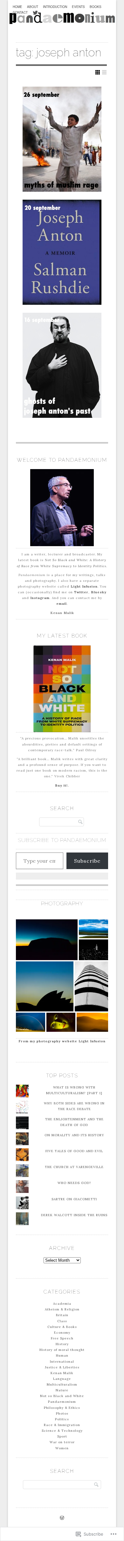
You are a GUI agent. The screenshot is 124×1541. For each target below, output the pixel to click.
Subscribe (87, 861)
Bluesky (99, 592)
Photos (62, 1413)
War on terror (62, 1442)
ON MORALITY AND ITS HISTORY (74, 1135)
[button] (47, 939)
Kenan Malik (62, 1373)
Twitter (81, 592)
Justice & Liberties (62, 1367)
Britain (62, 1315)
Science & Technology (62, 1431)
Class (62, 1321)
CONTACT (20, 12)
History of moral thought (62, 1350)
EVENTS (78, 6)
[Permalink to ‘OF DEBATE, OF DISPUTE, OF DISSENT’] (62, 252)
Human (62, 1355)
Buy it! (61, 785)
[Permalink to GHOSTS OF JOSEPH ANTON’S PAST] (62, 365)
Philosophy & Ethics (62, 1408)
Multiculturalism (62, 1384)
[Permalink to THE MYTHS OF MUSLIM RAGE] (62, 139)
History (62, 1344)
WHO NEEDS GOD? (74, 1183)
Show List (104, 72)
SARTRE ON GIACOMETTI (74, 1199)
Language (62, 1379)
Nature (62, 1390)
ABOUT (32, 6)
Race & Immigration (62, 1425)
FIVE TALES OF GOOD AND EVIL (74, 1151)
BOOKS (95, 6)
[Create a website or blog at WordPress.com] (62, 1518)
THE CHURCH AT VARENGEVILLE (74, 1167)
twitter (35, 16)
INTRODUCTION (55, 6)
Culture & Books (62, 1327)
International (62, 1361)
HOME (17, 6)
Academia (62, 1304)
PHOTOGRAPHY (62, 903)
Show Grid (97, 72)
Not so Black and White (62, 1396)
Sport (62, 1436)
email (61, 604)
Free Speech (62, 1338)
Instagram (40, 598)
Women (62, 1448)
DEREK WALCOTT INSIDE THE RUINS (74, 1215)
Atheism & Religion (62, 1309)
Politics (62, 1419)
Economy (62, 1333)
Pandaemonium (62, 1402)
